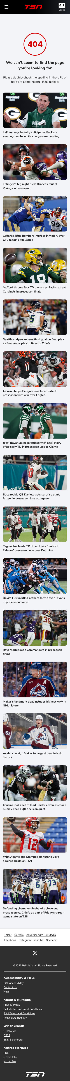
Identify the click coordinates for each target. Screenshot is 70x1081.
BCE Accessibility (14, 983)
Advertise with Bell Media (41, 934)
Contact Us (10, 987)
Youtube (38, 940)
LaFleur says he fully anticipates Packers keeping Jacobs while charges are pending (31, 134)
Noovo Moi (10, 1061)
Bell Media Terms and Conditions (23, 1009)
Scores (62, 9)
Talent (7, 934)
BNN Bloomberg (13, 1039)
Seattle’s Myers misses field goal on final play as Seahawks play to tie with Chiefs (33, 341)
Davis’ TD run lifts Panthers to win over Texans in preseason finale (34, 600)
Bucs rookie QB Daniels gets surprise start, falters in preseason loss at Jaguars (31, 496)
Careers (19, 934)
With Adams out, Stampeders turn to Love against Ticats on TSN (31, 859)
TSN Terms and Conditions (19, 1013)
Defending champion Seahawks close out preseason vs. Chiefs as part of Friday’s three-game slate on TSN (33, 913)
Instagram (25, 940)
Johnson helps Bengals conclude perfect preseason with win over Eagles (29, 393)
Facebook (10, 940)
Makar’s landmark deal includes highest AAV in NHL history (34, 704)
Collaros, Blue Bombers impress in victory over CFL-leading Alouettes (33, 238)
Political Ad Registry (15, 1017)
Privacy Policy (12, 1004)
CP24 (7, 1035)
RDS (6, 1052)
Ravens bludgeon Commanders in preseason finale (32, 652)
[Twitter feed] (35, 952)
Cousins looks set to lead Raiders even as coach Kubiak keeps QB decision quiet (34, 807)
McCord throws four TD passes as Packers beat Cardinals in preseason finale (34, 289)
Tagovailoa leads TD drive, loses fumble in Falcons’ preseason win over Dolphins (31, 548)
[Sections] (6, 7)
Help (6, 991)
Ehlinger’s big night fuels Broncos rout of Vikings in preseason (30, 186)
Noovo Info (10, 1057)
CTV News (10, 1030)
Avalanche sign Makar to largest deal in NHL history (32, 755)
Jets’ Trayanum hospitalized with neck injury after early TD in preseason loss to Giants (32, 445)
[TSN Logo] (34, 7)
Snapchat (51, 940)
